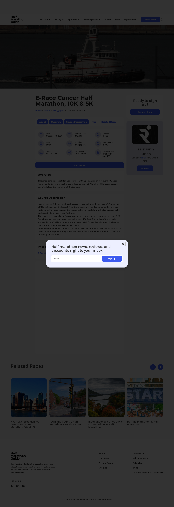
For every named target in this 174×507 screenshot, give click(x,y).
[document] (87, 253)
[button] (123, 244)
